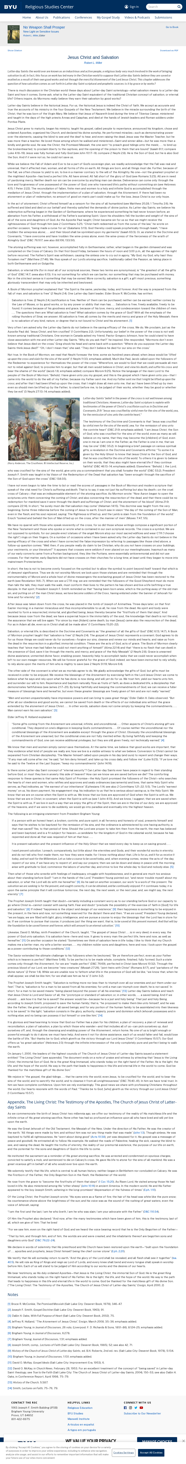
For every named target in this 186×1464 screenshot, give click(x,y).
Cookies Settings (123, 1452)
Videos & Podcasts (137, 17)
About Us (42, 17)
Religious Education (80, 1407)
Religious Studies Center (49, 6)
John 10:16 (88, 1185)
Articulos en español (81, 1424)
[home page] (10, 7)
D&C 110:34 (151, 1211)
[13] (124, 990)
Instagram (130, 1407)
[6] (78, 881)
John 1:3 (139, 1132)
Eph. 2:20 (118, 1251)
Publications (61, 17)
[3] (55, 710)
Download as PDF (169, 50)
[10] (117, 925)
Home (27, 17)
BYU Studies (75, 1413)
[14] (100, 1015)
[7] (21, 894)
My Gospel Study (108, 17)
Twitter (136, 1407)
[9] (114, 909)
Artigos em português (82, 1429)
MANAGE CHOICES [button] (157, 1441)
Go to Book (172, 27)
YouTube (141, 1407)
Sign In (134, 7)
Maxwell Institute (79, 1418)
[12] (68, 948)
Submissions (163, 17)
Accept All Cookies (151, 1452)
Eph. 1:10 (149, 1189)
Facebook (125, 1407)
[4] (162, 740)
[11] (24, 940)
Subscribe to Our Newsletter (142, 1413)
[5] (172, 866)
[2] (38, 597)
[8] (28, 909)
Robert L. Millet (30, 35)
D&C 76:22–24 (45, 1240)
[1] (130, 320)
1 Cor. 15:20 (106, 1181)
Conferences (83, 17)
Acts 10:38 (98, 1136)
